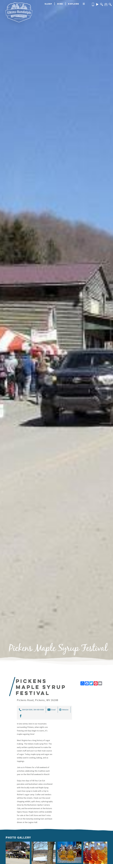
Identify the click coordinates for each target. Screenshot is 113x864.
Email (53, 710)
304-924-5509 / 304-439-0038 (33, 710)
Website (65, 710)
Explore (73, 4)
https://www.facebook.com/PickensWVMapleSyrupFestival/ (20, 716)
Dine (60, 4)
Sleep (48, 4)
